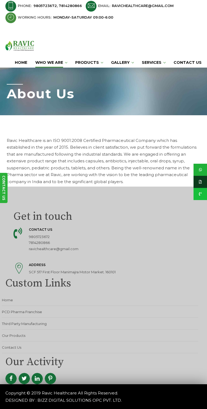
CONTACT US (3, 188)
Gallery (120, 62)
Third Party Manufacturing (24, 323)
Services (151, 62)
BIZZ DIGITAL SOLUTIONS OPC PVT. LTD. (79, 400)
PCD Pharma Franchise (22, 312)
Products (87, 62)
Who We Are (49, 62)
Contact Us (188, 62)
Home (21, 62)
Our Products (13, 335)
